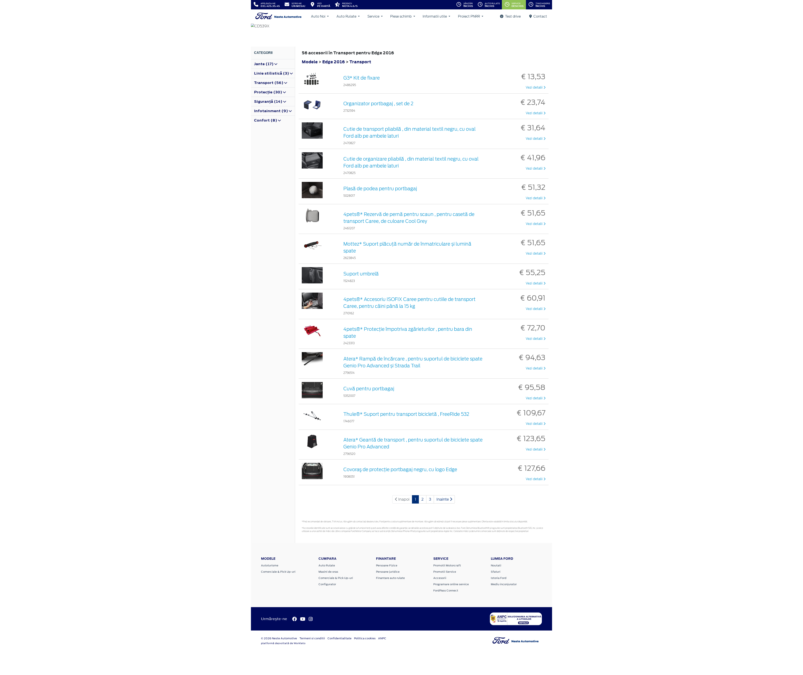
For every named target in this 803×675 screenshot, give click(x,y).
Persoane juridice (388, 572)
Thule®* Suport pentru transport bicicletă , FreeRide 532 (406, 414)
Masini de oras (328, 572)
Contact (540, 16)
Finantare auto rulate (390, 578)
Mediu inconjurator (504, 584)
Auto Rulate (346, 16)
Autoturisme (269, 565)
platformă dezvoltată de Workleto (283, 643)
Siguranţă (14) (268, 101)
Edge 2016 (333, 62)
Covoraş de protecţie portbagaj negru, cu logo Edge (400, 469)
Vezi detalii (534, 87)
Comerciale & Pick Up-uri (278, 572)
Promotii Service (444, 572)
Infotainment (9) (271, 110)
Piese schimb (401, 16)
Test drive (512, 16)
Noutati (496, 565)
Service (373, 16)
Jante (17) (264, 63)
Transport (360, 62)
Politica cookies (365, 638)
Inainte (443, 499)
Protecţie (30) (268, 92)
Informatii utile (435, 16)
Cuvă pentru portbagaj (368, 388)
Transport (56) (269, 82)
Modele (310, 62)
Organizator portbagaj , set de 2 (378, 103)
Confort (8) (266, 120)
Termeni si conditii (312, 638)
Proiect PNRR (469, 16)
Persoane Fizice (386, 565)
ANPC (382, 638)
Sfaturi (495, 572)
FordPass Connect (445, 591)
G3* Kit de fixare (361, 78)
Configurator (327, 584)
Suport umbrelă (361, 274)
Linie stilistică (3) (272, 73)
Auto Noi (318, 16)
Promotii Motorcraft (447, 565)
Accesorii (439, 578)
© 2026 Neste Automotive (279, 638)
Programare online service (451, 584)
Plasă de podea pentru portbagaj (380, 188)
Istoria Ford (498, 578)
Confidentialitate (339, 638)
